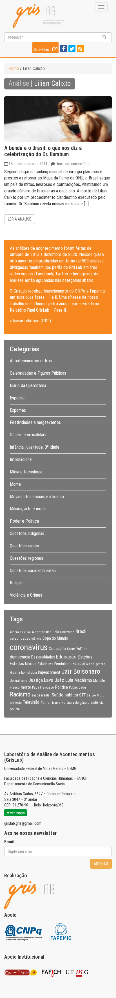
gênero (100, 664)
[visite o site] (23, 931)
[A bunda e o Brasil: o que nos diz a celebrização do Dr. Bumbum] (58, 119)
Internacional (21, 459)
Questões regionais (27, 558)
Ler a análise (19, 219)
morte (26, 687)
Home (13, 68)
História (15, 673)
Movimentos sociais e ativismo (37, 496)
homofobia (29, 673)
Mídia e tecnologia (26, 472)
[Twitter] (71, 49)
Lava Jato (54, 680)
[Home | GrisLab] (38, 16)
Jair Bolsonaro (80, 671)
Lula (69, 680)
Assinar (101, 864)
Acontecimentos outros (31, 360)
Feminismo (63, 663)
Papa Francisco (43, 687)
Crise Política (77, 648)
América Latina (20, 632)
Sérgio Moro (95, 695)
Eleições (84, 657)
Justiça (35, 680)
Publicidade (77, 687)
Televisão (31, 702)
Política (61, 687)
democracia (20, 657)
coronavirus (29, 647)
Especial (17, 398)
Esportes (18, 410)
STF (82, 695)
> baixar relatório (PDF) (30, 320)
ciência (36, 638)
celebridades (20, 638)
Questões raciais (24, 546)
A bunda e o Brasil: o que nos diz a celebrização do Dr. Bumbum (43, 151)
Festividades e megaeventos (35, 422)
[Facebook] (63, 49)
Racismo (20, 694)
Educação (66, 657)
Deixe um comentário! (73, 163)
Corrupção (57, 648)
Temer (46, 702)
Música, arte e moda (28, 508)
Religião (17, 582)
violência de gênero (75, 703)
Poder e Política (24, 521)
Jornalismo (18, 680)
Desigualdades (43, 657)
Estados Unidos (23, 663)
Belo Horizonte (63, 632)
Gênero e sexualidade (29, 434)
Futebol (79, 663)
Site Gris (42, 49)
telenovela (16, 703)
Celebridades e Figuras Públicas (38, 373)
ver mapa (17, 813)
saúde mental (41, 695)
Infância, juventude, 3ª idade (34, 447)
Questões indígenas (27, 533)
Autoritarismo (42, 632)
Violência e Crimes (26, 595)
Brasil (80, 631)
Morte (15, 484)
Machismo (83, 680)
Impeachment (49, 672)
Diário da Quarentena (28, 385)
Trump (56, 703)
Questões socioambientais (33, 570)
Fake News (45, 664)
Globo (90, 664)
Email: (9, 841)
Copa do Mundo (55, 638)
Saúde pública (65, 695)
